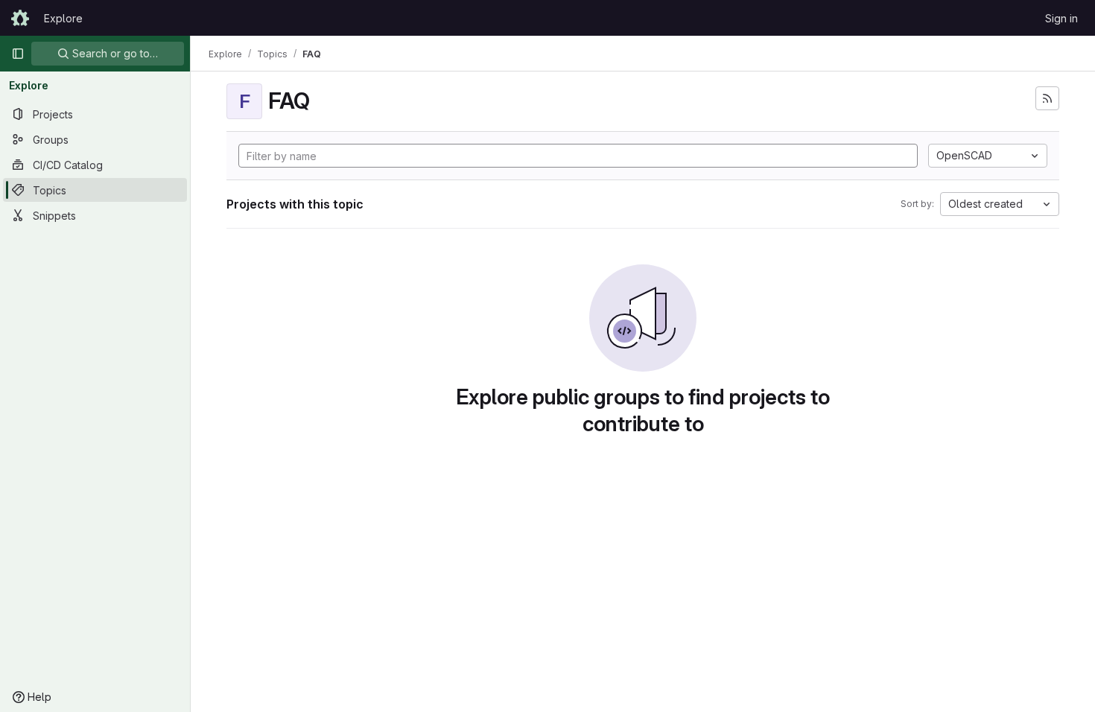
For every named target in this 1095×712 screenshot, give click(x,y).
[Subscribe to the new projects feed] (1047, 98)
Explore (63, 18)
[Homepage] (20, 18)
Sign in (1061, 18)
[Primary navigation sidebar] (18, 54)
